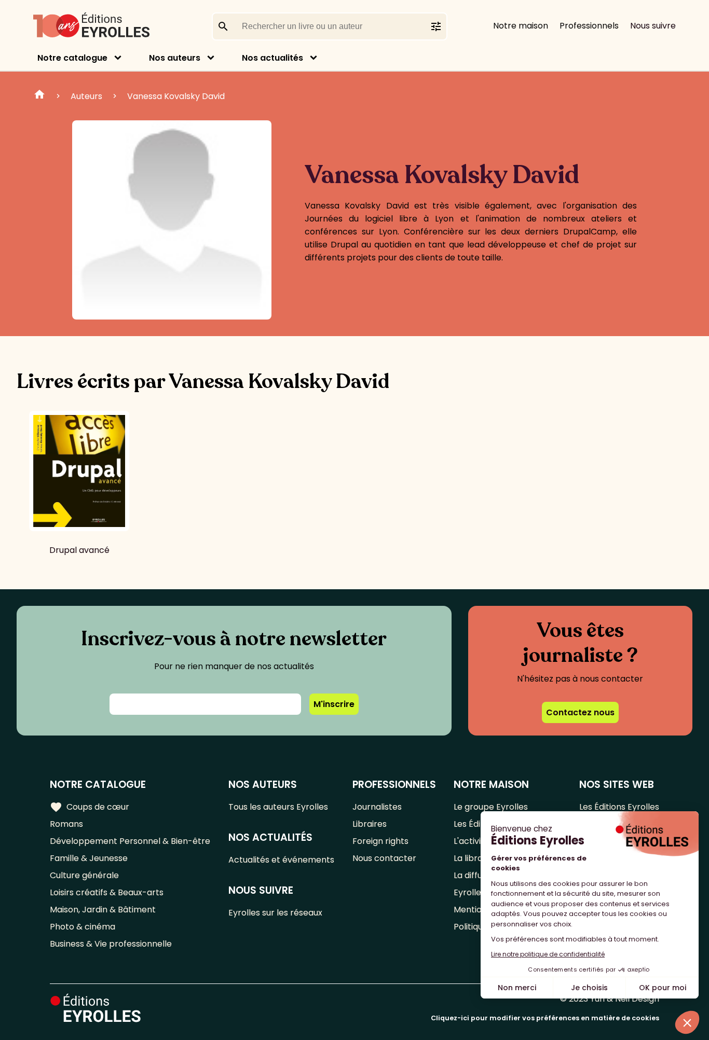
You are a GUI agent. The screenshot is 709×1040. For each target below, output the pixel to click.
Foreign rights (380, 841)
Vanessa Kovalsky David (176, 96)
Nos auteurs (174, 58)
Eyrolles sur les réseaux (275, 913)
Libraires (369, 824)
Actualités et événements (281, 860)
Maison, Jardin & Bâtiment (103, 910)
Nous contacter (384, 858)
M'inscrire (333, 704)
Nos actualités (272, 58)
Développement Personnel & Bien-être (130, 841)
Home (39, 96)
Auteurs (86, 96)
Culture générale (84, 875)
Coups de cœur (89, 807)
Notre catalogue (72, 58)
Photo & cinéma (82, 927)
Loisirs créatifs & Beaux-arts (106, 892)
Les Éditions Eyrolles (619, 807)
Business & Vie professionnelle (111, 944)
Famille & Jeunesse (89, 858)
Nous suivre (653, 26)
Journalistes (377, 807)
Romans (66, 824)
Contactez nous (580, 712)
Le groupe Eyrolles (491, 807)
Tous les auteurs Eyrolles (278, 807)
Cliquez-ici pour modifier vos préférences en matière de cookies (545, 1018)
